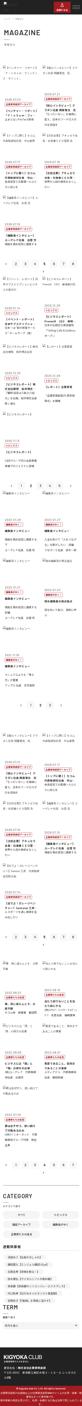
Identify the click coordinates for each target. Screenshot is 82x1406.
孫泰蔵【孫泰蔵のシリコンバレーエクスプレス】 (37, 1286)
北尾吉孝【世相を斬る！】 (24, 1272)
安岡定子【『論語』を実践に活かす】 (30, 1300)
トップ (7, 18)
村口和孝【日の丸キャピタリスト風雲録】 (33, 1293)
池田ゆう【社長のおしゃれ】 (25, 1257)
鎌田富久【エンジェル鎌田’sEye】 (28, 1264)
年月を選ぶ (11, 1325)
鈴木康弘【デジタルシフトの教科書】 (30, 1279)
